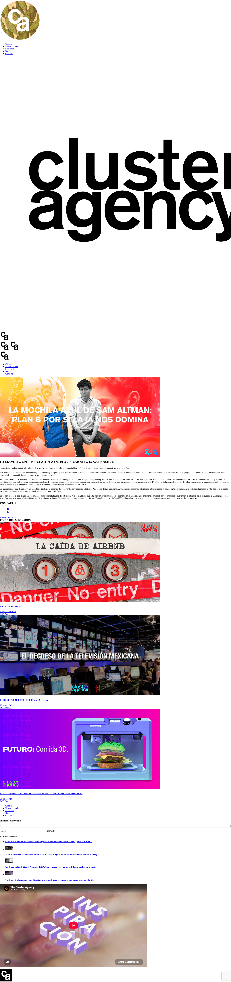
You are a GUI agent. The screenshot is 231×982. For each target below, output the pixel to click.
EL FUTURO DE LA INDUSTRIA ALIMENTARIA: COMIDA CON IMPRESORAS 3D (41, 793)
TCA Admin (5, 614)
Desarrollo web (11, 46)
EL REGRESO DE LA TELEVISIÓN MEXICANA (24, 700)
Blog (7, 51)
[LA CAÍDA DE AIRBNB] (80, 601)
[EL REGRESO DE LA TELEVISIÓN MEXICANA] (80, 695)
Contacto (9, 53)
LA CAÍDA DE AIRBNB (11, 606)
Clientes (8, 44)
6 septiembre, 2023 (8, 611)
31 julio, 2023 (6, 799)
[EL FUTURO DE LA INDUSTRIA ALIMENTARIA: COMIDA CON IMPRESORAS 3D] (80, 788)
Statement (9, 49)
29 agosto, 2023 (7, 705)
